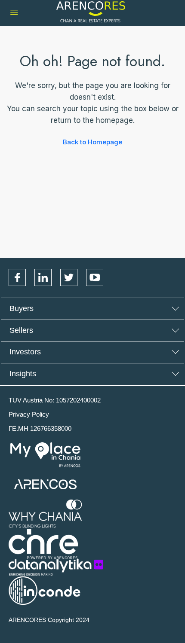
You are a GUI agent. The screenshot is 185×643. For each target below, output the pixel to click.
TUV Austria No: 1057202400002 (55, 400)
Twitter (68, 277)
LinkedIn (43, 277)
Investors (25, 351)
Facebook (17, 277)
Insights (22, 373)
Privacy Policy (29, 414)
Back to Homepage (92, 142)
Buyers (21, 308)
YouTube (94, 277)
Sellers (21, 330)
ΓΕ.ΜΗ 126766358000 (40, 428)
